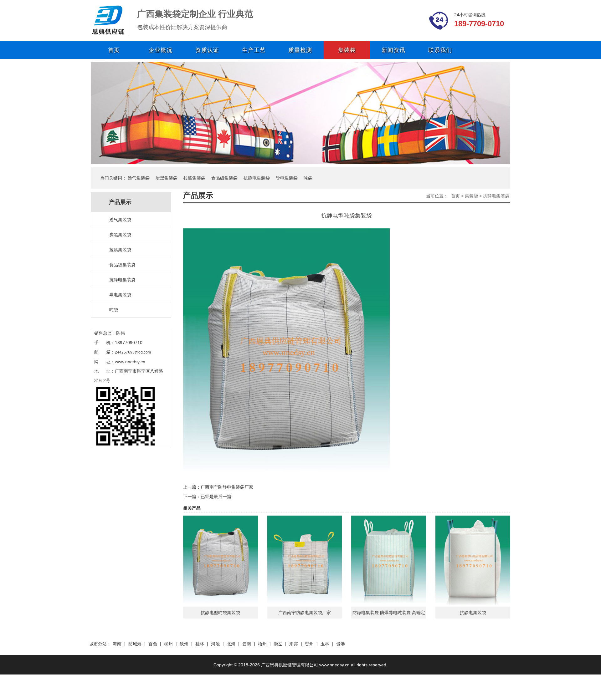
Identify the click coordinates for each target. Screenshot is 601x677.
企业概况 (160, 50)
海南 (117, 643)
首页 (114, 50)
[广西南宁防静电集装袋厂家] (304, 559)
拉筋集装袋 (194, 178)
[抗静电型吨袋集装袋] (220, 559)
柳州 (168, 643)
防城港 (134, 643)
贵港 (340, 643)
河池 (215, 643)
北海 (231, 643)
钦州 (184, 643)
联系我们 (440, 50)
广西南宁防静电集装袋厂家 (227, 487)
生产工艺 (254, 50)
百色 (152, 643)
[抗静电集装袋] (472, 559)
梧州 (262, 643)
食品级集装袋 (224, 178)
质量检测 (300, 50)
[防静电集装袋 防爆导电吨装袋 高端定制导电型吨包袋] (388, 559)
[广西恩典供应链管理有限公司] (108, 20)
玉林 (325, 643)
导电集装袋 (287, 178)
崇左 (278, 643)
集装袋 (347, 50)
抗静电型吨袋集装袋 (220, 612)
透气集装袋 (139, 178)
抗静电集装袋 (257, 178)
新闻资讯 (393, 50)
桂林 (199, 643)
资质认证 (207, 50)
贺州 (309, 643)
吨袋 (308, 178)
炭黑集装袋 (166, 178)
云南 (246, 643)
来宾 (293, 643)
